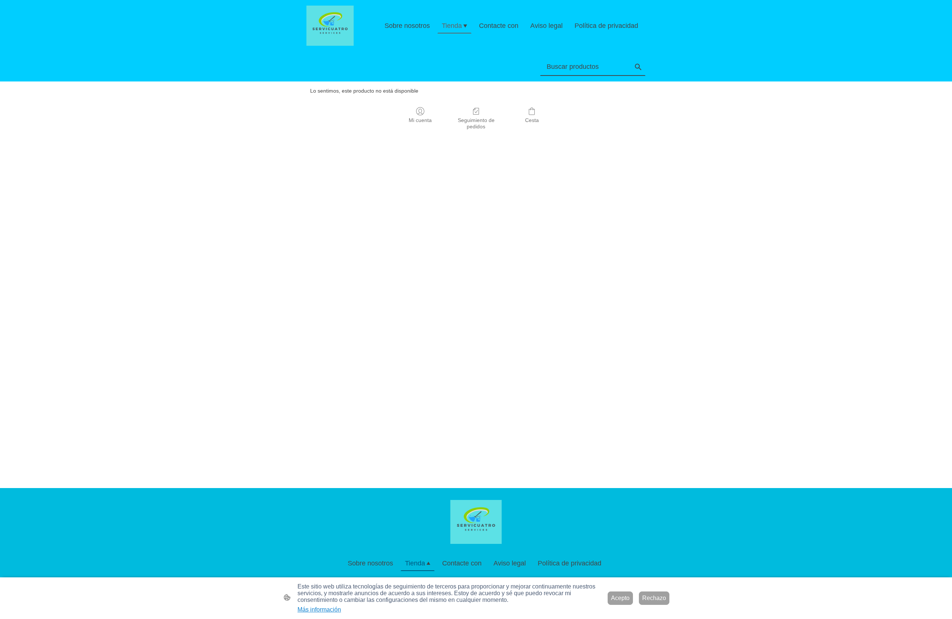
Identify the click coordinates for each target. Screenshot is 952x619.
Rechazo (654, 598)
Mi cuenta (420, 120)
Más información (319, 609)
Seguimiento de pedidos (476, 123)
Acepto (620, 598)
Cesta (532, 120)
